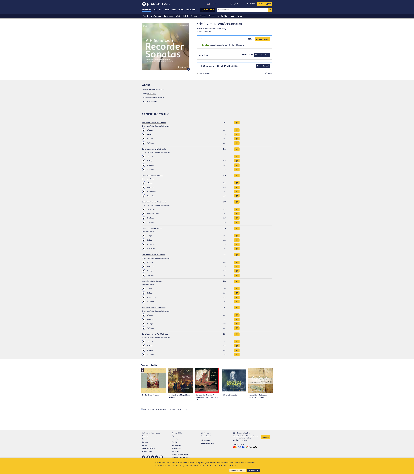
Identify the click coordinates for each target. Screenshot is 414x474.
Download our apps (207, 443)
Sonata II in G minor (157, 307)
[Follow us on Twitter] (148, 457)
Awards (212, 16)
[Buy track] (237, 130)
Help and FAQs (176, 448)
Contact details (206, 436)
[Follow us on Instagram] (157, 457)
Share (270, 73)
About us (145, 436)
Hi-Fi (161, 10)
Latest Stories (236, 16)
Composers (168, 16)
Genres (194, 16)
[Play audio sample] (143, 130)
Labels (186, 16)
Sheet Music (170, 10)
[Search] (270, 10)
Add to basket (264, 39)
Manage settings (236, 470)
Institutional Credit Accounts (181, 457)
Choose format (260, 55)
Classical (146, 10)
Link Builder (175, 451)
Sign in (235, 4)
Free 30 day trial (263, 66)
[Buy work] (237, 122)
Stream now (208, 66)
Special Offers (222, 16)
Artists (178, 16)
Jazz (155, 10)
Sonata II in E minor (154, 228)
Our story (145, 445)
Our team (145, 439)
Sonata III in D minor (158, 122)
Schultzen (146, 122)
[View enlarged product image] (165, 46)
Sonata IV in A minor (155, 175)
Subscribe (265, 437)
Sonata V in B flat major (159, 334)
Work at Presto (147, 451)
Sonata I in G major (154, 281)
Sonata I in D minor (157, 255)
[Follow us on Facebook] (144, 457)
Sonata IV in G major (158, 149)
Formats (203, 16)
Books (181, 10)
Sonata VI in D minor (158, 202)
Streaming (209, 10)
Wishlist (252, 4)
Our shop (145, 442)
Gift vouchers (176, 445)
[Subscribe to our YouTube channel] (161, 457)
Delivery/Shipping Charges (180, 454)
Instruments (192, 10)
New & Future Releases (152, 16)
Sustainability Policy (148, 448)
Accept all (254, 470)
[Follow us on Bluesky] (153, 457)
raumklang (151, 93)
